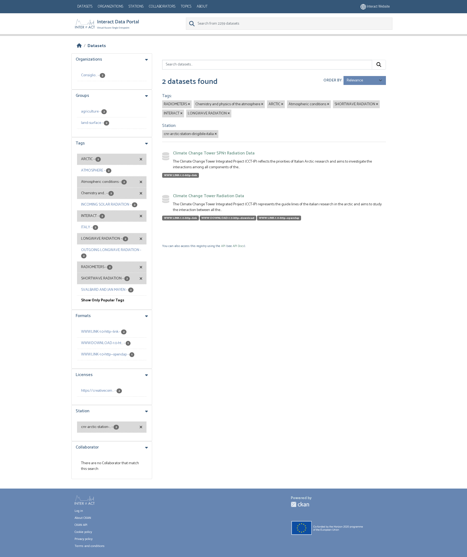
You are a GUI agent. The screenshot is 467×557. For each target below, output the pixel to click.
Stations (136, 6)
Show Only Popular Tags (102, 300)
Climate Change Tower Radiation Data (208, 196)
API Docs (238, 246)
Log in (79, 510)
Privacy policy (83, 539)
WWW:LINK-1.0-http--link (180, 175)
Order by (332, 80)
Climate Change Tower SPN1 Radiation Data (214, 153)
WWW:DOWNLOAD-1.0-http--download (227, 218)
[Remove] (189, 104)
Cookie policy (83, 532)
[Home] (79, 46)
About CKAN (83, 517)
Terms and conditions (90, 546)
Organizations (110, 6)
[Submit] (379, 65)
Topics (186, 6)
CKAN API (81, 525)
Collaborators (162, 6)
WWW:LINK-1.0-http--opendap (279, 218)
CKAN (300, 504)
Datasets (84, 6)
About (202, 6)
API (223, 246)
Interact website (378, 6)
